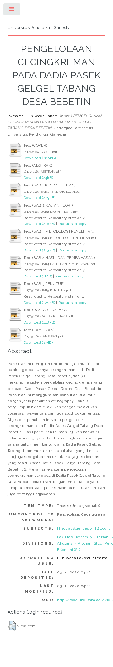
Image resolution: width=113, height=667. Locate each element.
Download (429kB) (40, 198)
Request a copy (72, 224)
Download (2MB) (38, 342)
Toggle (12, 10)
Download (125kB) (39, 302)
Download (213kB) (39, 250)
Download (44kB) (38, 177)
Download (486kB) (40, 158)
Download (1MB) (38, 276)
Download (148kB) (39, 322)
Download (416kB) (39, 224)
